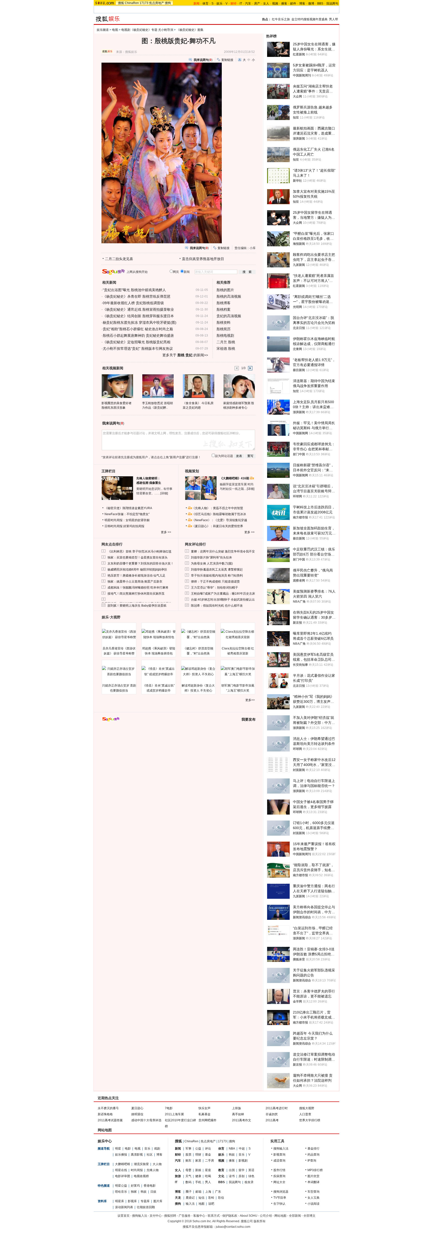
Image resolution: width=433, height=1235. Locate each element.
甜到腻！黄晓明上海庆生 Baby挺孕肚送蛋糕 (136, 605)
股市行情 (279, 1170)
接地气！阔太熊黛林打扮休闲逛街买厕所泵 (136, 593)
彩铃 (211, 1197)
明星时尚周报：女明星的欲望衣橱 (127, 520)
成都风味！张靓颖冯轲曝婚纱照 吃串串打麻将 (137, 587)
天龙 (178, 1197)
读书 (232, 1176)
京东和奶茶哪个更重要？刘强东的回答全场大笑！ (140, 563)
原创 (242, 1176)
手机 (198, 1182)
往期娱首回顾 (146, 1207)
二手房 (209, 1160)
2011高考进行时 (277, 1108)
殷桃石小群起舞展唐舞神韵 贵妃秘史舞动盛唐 (138, 335)
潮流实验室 (141, 1164)
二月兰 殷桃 (225, 342)
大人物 (157, 1164)
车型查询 (313, 1191)
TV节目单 (279, 1197)
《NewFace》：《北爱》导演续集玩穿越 (219, 520)
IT (241, 3)
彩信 (221, 1197)
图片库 (157, 1201)
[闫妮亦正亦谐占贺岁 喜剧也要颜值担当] (119, 671)
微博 (311, 3)
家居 (198, 1160)
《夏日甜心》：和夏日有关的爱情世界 (217, 526)
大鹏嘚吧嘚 (122, 1164)
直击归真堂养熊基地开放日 (203, 259)
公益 (198, 1148)
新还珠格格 (105, 1114)
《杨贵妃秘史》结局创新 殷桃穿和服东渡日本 (138, 316)
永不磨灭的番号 (108, 1108)
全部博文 (309, 1215)
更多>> (250, 700)
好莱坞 (135, 1185)
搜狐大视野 (306, 1108)
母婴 (188, 1170)
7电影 (169, 1108)
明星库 (119, 1201)
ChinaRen (132, 3)
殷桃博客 (223, 303)
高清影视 (137, 1154)
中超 (242, 1148)
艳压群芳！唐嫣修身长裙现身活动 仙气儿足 (136, 575)
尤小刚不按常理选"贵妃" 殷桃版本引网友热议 (138, 349)
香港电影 (150, 1185)
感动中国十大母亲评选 (146, 1120)
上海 (208, 1191)
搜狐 (121, 3)
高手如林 (238, 1114)
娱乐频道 (103, 30)
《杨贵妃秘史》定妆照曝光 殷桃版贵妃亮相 (136, 342)
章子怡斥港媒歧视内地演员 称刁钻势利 (217, 575)
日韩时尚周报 (113, 526)
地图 (201, 1203)
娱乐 (219, 3)
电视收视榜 (141, 1176)
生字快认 (279, 1203)
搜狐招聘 (170, 1215)
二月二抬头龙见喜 (119, 259)
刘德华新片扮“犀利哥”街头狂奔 (211, 557)
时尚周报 (137, 1170)
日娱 (153, 1191)
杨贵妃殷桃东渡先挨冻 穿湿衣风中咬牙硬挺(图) (139, 322)
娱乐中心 (105, 1141)
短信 (201, 1197)
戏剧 (157, 1148)
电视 (115, 30)
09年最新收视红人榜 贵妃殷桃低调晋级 (133, 303)
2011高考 (272, 1120)
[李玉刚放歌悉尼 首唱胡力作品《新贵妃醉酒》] (157, 386)
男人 (208, 1182)
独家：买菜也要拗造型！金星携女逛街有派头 (137, 557)
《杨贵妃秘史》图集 (189, 30)
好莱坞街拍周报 (133, 526)
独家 (134, 1191)
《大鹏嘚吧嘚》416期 (235, 478)
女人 (266, 3)
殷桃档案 (223, 309)
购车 (188, 1160)
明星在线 (121, 1170)
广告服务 (185, 1215)
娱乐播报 (121, 1154)
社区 (150, 1154)
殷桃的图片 (225, 290)
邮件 (293, 3)
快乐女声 (204, 1108)
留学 (242, 1170)
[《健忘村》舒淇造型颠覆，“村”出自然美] (198, 634)
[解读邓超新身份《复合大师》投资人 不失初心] (198, 671)
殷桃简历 (223, 329)
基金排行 (313, 1148)
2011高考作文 (241, 1120)
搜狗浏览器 (280, 1191)
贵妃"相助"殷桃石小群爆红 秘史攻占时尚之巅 (138, 329)
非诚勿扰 (272, 1114)
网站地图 (280, 1215)
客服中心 (199, 1215)
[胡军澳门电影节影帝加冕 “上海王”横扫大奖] (238, 671)
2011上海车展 (174, 1114)
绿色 (251, 1176)
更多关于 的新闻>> (185, 355)
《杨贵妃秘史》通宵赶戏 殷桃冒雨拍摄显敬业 (138, 309)
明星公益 (121, 1185)
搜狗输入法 (280, 1148)
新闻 (178, 1148)
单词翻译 (313, 1182)
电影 (128, 1148)
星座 (208, 1170)
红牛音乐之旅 (281, 19)
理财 (198, 1154)
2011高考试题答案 (110, 1120)
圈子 (189, 1191)
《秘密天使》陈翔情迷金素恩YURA (128, 508)
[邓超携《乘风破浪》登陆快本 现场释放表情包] (159, 634)
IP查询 (311, 1160)
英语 (251, 1170)
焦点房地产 (156, 3)
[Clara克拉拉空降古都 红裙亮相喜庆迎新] (238, 634)
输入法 (190, 1203)
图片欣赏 (313, 1176)
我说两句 (332, 3)
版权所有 (260, 1221)
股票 (188, 1154)
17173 (144, 3)
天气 (188, 1176)
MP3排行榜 (315, 1170)
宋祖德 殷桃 (225, 349)
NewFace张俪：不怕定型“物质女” (127, 514)
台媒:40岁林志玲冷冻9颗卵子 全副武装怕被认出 (223, 599)
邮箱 (198, 1191)
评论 (208, 1148)
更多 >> (166, 532)
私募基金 (204, 1114)
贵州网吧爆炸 (207, 1120)
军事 (188, 1148)
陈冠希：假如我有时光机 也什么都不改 (217, 605)
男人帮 (333, 19)
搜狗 (168, 3)
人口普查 (305, 1114)
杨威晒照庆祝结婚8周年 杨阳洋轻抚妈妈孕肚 (137, 569)
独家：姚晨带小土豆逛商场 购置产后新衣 (134, 581)
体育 (205, 3)
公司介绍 (266, 1215)
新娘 (198, 1170)
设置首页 (124, 1215)
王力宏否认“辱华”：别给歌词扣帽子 (214, 587)
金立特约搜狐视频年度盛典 (309, 19)
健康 (198, 1176)
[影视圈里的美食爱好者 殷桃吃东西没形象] (117, 386)
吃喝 (208, 1176)
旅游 (178, 1176)
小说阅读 (313, 1203)
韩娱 (144, 1191)
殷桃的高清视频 (228, 296)
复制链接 (227, 60)
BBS (320, 3)
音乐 (147, 1148)
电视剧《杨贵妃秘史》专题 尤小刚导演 (147, 30)
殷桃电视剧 (225, 335)
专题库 (145, 1201)
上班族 (236, 1108)
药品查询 (313, 1154)
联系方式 (214, 1215)
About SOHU (248, 1215)
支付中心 (156, 1215)
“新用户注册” (177, 457)
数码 (188, 1182)
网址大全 (279, 1182)
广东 (218, 1191)
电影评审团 (122, 1176)
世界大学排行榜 (309, 1120)
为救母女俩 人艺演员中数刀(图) (212, 563)
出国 (232, 1170)
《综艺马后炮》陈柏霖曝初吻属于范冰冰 (219, 514)
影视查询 (279, 1154)
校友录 (249, 1182)
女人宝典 (313, 1197)
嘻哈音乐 (121, 1191)
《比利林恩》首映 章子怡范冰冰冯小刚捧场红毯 (139, 551)
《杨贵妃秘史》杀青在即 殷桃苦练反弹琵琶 (136, 296)
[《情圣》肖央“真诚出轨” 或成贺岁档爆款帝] (159, 671)
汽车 (248, 3)
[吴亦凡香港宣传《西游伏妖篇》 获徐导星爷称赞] (119, 634)
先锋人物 (153, 1170)
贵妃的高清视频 (228, 316)
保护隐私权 (229, 1215)
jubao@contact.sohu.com (233, 1226)
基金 (208, 1154)
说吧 (211, 1203)
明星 (118, 1148)
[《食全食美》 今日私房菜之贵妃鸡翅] (198, 386)
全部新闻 (295, 1215)
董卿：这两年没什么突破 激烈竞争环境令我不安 (223, 551)
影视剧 (243, 1160)
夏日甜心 (137, 1108)
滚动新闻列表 (124, 1207)
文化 (221, 1176)
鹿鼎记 (190, 1197)
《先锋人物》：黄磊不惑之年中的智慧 (217, 508)
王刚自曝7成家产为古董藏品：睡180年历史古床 (223, 593)
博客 (302, 3)
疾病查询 (279, 1176)
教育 (221, 1170)
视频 (275, 3)
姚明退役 (137, 1114)
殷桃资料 (223, 322)
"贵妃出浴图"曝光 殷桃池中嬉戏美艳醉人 (134, 290)
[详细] (164, 493)
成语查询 (279, 1160)
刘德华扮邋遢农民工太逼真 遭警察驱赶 (217, 569)
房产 (257, 3)
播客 (284, 3)
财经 (178, 1154)
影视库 (132, 1201)
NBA (232, 1148)
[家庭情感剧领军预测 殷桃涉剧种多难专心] (239, 386)
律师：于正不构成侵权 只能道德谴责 (215, 581)
